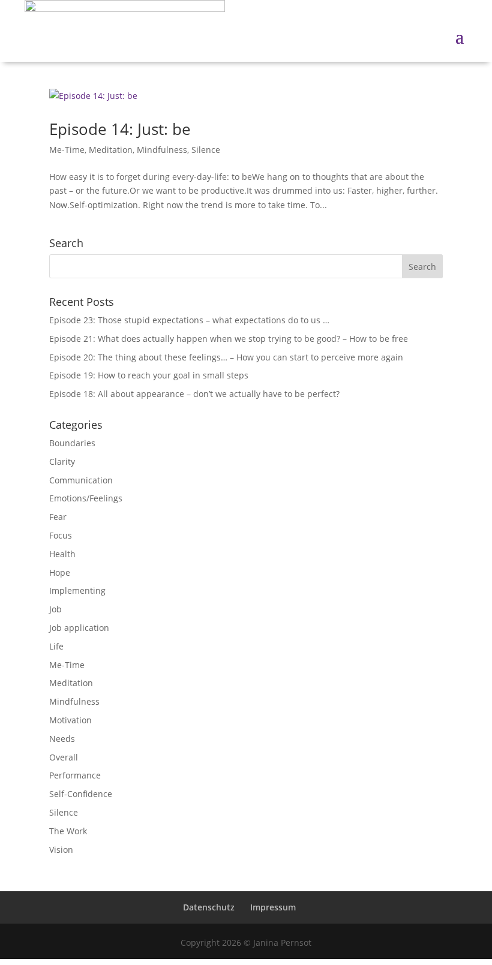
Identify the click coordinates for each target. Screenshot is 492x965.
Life (56, 646)
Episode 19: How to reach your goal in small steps (148, 375)
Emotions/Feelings (85, 498)
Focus (60, 535)
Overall (63, 757)
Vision (61, 849)
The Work (68, 831)
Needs (62, 738)
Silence (205, 149)
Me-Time (67, 149)
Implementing (77, 590)
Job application (79, 627)
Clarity (62, 461)
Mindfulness (162, 149)
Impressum (273, 907)
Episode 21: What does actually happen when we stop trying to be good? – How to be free (228, 338)
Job (55, 609)
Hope (59, 572)
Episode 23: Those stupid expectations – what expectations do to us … (189, 320)
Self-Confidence (80, 793)
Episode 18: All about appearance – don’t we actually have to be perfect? (194, 393)
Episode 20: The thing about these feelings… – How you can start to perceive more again (226, 357)
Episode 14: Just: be (120, 129)
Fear (58, 516)
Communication (81, 480)
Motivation (70, 720)
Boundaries (72, 443)
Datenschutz (209, 907)
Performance (75, 775)
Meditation (111, 149)
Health (62, 554)
